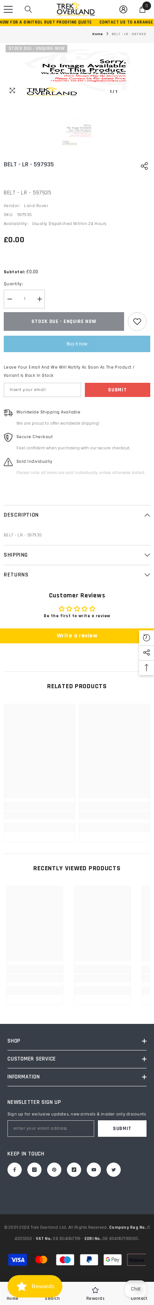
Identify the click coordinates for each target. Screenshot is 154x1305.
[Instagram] (34, 1170)
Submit (117, 390)
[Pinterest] (54, 1170)
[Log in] (123, 9)
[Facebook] (14, 1170)
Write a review (77, 636)
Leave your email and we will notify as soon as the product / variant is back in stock (69, 371)
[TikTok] (74, 1170)
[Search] (28, 9)
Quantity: (13, 284)
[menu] (8, 9)
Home (97, 34)
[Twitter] (114, 1170)
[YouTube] (94, 1170)
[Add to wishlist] (137, 321)
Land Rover (36, 206)
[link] (39, 815)
